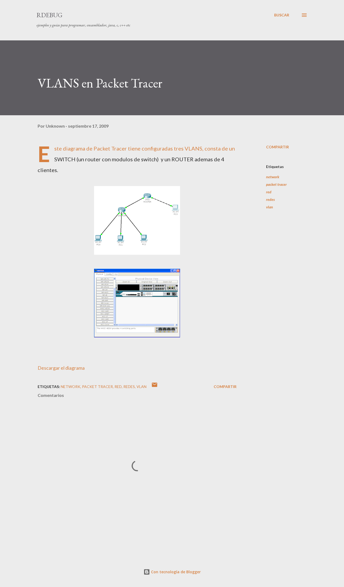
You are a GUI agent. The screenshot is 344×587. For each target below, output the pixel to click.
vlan (269, 207)
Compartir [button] (277, 147)
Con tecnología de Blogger (175, 571)
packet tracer (276, 184)
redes (270, 199)
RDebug (49, 15)
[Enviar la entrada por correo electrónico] (154, 386)
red (268, 192)
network (272, 176)
